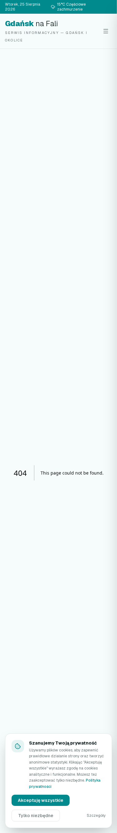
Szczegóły (96, 815)
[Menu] (106, 31)
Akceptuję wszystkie (40, 800)
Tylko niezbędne (35, 815)
